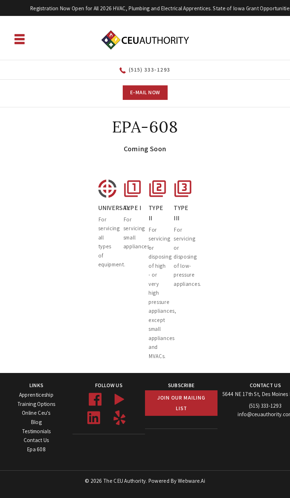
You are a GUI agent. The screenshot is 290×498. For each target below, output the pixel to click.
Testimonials (36, 431)
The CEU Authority (124, 480)
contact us (36, 440)
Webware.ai (191, 480)
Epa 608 (36, 449)
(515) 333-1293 (149, 69)
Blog (36, 422)
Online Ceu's (36, 412)
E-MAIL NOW (145, 92)
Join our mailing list (181, 403)
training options (36, 404)
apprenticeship (36, 394)
